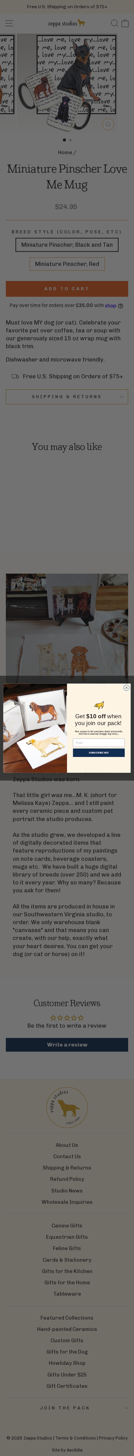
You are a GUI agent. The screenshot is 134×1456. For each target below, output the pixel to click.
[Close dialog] (127, 687)
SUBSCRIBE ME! (99, 752)
